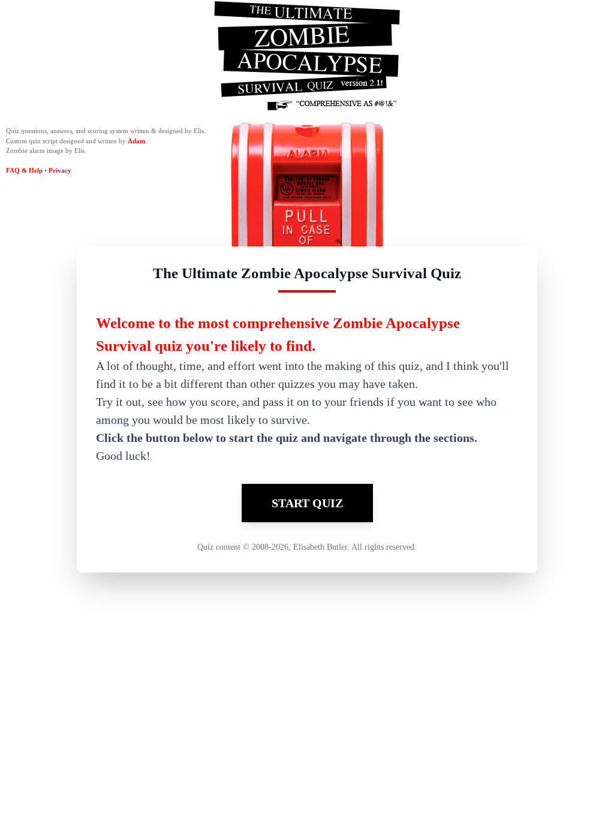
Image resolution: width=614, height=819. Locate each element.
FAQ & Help (24, 170)
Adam (136, 140)
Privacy (60, 170)
